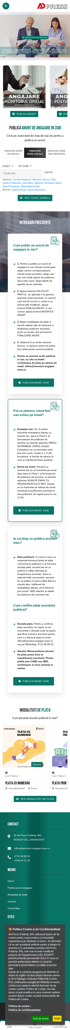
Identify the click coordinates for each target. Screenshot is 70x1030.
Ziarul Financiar (11, 186)
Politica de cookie (18, 1006)
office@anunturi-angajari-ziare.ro (32, 848)
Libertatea (27, 182)
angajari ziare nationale (13, 152)
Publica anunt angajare (20, 887)
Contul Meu (14, 908)
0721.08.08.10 (22, 856)
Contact (12, 901)
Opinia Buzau (19, 189)
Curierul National (12, 182)
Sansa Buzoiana (36, 189)
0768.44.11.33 (22, 860)
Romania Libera (53, 182)
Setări (57, 1018)
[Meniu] (6, 6)
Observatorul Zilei (30, 186)
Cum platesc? (47, 776)
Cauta (48, 172)
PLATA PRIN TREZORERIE (55, 784)
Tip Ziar (24, 166)
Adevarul (37, 179)
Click (53, 179)
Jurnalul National (22, 179)
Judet (6, 166)
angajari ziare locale (35, 152)
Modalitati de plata (17, 894)
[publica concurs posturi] (45, 86)
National (38, 182)
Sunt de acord (40, 1018)
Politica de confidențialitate (24, 1009)
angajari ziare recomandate (57, 152)
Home (11, 881)
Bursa (46, 179)
